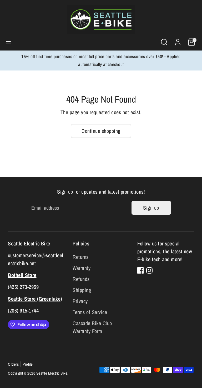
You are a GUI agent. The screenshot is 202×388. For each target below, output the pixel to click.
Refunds (81, 279)
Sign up (151, 207)
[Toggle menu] (8, 42)
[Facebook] (140, 270)
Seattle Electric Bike (52, 373)
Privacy (80, 301)
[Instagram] (149, 270)
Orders (13, 364)
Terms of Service (90, 312)
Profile (28, 364)
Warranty (81, 267)
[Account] (178, 40)
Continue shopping (101, 130)
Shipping (82, 290)
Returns (81, 256)
